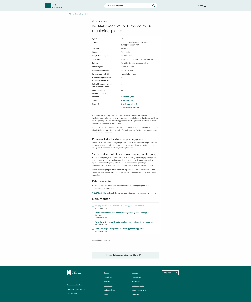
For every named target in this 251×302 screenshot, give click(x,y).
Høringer (135, 273)
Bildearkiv (135, 294)
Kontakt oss (108, 277)
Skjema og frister (138, 286)
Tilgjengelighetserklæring (76, 289)
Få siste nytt (108, 286)
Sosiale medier (72, 293)
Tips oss (107, 281)
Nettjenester (136, 281)
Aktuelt (106, 294)
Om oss (106, 273)
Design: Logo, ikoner (139, 290)
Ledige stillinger (109, 290)
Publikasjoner (137, 277)
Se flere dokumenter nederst (130, 108)
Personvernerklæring (74, 285)
